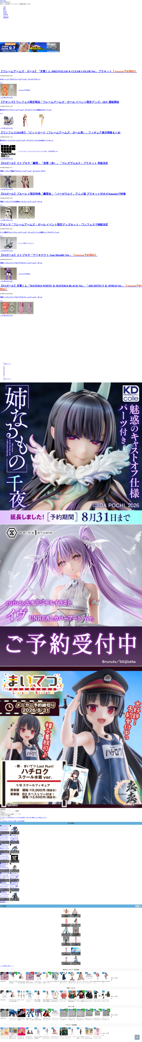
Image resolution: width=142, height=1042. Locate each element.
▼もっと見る (114, 979)
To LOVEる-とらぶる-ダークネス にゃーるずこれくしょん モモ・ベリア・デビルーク (47, 1037)
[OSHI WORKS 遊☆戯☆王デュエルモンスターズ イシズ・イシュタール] (72, 979)
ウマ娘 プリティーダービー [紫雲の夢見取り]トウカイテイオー (38, 982)
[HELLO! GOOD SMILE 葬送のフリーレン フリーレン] (55, 998)
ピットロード (48, 140)
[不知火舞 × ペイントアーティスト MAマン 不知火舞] (76, 931)
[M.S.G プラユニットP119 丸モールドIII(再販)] (89, 1016)
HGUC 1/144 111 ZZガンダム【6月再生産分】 (14, 852)
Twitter (5, 13)
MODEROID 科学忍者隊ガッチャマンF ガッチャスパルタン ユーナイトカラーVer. (21, 1019)
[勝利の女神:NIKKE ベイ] (106, 979)
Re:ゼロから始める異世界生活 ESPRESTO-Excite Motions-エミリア (38, 1037)
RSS (4, 10)
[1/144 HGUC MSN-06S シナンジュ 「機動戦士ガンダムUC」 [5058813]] (14, 886)
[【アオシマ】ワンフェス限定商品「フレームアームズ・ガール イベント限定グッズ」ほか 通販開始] (8, 126)
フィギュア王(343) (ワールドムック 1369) (89, 982)
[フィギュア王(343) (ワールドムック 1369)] (89, 979)
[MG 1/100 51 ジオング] (14, 829)
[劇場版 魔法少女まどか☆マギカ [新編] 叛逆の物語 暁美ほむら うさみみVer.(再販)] (76, 922)
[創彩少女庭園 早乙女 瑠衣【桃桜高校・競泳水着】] (47, 998)
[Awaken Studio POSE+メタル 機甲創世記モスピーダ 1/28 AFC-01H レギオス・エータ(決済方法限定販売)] (30, 1016)
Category (2, 814)
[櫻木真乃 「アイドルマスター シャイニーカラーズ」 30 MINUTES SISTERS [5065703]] (4, 886)
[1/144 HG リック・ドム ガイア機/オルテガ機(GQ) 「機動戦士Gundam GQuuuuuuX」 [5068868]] (14, 839)
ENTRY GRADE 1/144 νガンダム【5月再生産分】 (14, 871)
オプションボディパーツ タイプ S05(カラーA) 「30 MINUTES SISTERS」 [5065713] (4, 880)
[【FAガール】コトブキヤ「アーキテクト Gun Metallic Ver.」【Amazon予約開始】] (8, 279)
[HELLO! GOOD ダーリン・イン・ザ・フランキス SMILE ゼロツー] (64, 998)
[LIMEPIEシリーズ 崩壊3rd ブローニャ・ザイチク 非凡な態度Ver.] (66, 941)
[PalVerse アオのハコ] (21, 998)
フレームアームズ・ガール (23, 79)
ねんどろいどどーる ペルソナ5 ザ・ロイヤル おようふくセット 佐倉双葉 (106, 1000)
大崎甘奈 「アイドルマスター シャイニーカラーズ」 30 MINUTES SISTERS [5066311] (4, 899)
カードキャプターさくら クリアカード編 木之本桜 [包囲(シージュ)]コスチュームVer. (66, 925)
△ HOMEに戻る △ (6, 966)
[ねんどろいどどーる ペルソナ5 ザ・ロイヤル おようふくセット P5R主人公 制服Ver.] (98, 998)
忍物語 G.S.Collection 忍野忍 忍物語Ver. (75, 916)
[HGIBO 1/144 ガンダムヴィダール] (14, 896)
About (5, 11)
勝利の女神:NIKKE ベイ (106, 982)
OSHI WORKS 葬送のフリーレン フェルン (64, 982)
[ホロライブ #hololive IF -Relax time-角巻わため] (89, 1035)
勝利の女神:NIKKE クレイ (98, 982)
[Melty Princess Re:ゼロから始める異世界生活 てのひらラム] (21, 979)
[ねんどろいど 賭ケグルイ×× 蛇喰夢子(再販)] (81, 998)
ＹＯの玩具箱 (20, 821)
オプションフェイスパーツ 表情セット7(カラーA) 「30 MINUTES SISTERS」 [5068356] (4, 852)
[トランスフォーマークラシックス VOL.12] (55, 1016)
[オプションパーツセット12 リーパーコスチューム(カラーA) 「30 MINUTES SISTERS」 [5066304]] (4, 858)
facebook (5, 14)
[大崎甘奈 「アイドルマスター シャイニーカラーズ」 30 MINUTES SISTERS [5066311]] (4, 896)
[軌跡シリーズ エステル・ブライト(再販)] (66, 912)
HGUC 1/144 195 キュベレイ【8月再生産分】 (14, 861)
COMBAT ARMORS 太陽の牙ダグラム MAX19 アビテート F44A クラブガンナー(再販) (38, 1019)
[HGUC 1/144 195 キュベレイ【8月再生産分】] (14, 858)
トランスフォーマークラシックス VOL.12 (55, 1019)
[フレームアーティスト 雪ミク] (30, 998)
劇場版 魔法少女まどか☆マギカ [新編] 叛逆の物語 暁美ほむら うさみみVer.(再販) (76, 925)
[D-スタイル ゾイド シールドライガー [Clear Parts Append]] (13, 1016)
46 (4, 368)
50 (4, 374)
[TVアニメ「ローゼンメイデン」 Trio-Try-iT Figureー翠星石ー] (64, 1035)
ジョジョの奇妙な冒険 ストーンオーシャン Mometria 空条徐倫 (81, 1037)
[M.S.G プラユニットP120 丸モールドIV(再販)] (98, 1016)
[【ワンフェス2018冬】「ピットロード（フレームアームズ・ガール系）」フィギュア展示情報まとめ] (8, 157)
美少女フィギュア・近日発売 (71, 969)
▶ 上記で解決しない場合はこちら (37, 817)
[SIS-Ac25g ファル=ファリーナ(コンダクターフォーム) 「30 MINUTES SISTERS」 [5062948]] (4, 829)
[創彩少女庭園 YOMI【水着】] (38, 998)
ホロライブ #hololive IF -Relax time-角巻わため (88, 1037)
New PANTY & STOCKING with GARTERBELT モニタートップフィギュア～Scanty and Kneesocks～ (30, 1037)
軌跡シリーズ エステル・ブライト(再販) (66, 916)
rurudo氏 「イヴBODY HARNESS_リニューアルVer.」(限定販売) (30, 982)
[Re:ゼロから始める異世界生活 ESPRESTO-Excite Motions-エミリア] (38, 1035)
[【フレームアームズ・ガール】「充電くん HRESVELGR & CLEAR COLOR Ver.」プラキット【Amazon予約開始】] (8, 95)
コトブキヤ (10, 79)
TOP (1, 2)
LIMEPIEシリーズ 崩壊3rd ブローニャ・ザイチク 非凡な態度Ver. (66, 944)
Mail (4, 8)
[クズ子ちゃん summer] (76, 950)
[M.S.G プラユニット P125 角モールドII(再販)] (4, 1016)
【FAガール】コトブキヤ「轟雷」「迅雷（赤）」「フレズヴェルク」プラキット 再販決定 (54, 163)
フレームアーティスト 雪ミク (30, 1000)
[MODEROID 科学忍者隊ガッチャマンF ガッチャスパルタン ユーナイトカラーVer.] (21, 1016)
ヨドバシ (6, 16)
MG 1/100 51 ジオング (14, 833)
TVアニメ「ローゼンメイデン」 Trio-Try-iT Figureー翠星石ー (64, 1037)
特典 (17, 201)
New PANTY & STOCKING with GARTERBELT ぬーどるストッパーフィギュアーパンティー (21, 1037)
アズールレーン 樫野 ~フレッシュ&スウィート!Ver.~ (81, 982)
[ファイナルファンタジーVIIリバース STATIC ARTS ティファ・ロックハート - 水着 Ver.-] (76, 941)
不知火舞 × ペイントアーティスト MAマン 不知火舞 (75, 935)
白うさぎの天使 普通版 (66, 963)
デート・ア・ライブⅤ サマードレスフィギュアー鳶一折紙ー (4, 1037)
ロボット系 (71, 1006)
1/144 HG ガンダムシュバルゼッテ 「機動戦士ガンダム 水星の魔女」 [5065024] (14, 880)
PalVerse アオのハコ (21, 1000)
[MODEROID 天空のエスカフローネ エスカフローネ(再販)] (47, 1016)
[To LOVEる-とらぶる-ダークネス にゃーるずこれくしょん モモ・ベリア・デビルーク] (47, 1035)
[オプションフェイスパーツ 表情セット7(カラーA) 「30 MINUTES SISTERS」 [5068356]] (4, 848)
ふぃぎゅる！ (4, 821)
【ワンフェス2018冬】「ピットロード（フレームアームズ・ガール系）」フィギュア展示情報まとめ (60, 132)
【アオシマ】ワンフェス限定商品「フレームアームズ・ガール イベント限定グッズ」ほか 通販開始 (59, 101)
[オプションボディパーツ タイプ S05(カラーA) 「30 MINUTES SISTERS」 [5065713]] (4, 877)
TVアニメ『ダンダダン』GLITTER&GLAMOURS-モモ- (72, 1037)
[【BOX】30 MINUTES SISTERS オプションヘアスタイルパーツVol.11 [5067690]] (4, 867)
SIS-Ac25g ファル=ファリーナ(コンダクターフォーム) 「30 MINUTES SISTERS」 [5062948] (4, 833)
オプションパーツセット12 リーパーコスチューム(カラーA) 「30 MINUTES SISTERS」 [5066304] (4, 861)
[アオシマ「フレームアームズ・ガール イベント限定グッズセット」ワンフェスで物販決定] (8, 249)
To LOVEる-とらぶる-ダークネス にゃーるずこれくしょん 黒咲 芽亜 (55, 1037)
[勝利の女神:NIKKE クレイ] (98, 979)
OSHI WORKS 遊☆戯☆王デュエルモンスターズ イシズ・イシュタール (72, 982)
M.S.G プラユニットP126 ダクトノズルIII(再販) (106, 1019)
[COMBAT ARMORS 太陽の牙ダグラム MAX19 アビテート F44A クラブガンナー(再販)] (38, 1016)
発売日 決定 (3, 981)
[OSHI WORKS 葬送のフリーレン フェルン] (64, 979)
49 (4, 372)
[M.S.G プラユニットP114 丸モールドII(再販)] (81, 1016)
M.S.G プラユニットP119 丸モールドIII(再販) (89, 1019)
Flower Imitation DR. (55, 981)
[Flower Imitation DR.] (55, 979)
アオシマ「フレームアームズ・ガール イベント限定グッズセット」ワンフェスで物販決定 (54, 224)
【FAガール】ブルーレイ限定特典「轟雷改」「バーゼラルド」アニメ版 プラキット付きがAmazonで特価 (63, 193)
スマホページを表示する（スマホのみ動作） (13, 817)
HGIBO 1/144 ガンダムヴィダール (14, 899)
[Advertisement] (30, 56)
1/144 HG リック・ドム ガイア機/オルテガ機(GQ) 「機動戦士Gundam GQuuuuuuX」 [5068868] (14, 842)
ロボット (3, 79)
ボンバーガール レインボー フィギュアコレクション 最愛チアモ (97, 1037)
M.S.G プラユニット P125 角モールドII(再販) (63, 1019)
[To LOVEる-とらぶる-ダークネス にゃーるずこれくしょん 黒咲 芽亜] (55, 1035)
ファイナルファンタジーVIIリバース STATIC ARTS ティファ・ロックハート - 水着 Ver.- (76, 944)
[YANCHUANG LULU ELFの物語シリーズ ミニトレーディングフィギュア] (4, 998)
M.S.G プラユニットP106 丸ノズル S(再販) (72, 1019)
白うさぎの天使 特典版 (66, 954)
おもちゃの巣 (12, 821)
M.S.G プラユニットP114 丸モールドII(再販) (81, 1019)
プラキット (37, 79)
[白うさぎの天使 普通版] (66, 960)
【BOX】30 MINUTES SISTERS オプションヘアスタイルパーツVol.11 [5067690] (4, 871)
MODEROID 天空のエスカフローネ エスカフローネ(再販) (47, 1019)
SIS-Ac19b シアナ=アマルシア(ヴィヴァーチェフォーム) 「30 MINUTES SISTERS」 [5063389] (4, 842)
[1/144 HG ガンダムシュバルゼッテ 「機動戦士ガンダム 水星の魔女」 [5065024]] (14, 877)
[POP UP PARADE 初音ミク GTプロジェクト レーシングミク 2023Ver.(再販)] (66, 931)
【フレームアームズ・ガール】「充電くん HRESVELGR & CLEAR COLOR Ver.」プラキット (68, 71)
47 (4, 369)
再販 (12, 171)
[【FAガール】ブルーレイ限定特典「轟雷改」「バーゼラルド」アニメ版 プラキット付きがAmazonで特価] (8, 218)
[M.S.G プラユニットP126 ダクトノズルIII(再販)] (106, 1016)
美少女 (2, 110)
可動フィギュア (5, 171)
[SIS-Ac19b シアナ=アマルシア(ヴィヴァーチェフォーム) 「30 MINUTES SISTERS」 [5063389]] (4, 839)
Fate (42, 110)
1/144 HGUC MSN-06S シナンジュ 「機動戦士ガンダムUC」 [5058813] (14, 890)
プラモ (16, 171)
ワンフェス (47, 110)
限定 (6, 232)
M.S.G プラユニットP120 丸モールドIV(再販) (98, 1019)
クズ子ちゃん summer (74, 954)
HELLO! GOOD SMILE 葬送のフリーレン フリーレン (55, 1000)
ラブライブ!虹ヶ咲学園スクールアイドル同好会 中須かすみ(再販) (47, 982)
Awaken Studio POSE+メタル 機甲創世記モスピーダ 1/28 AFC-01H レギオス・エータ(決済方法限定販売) (30, 1019)
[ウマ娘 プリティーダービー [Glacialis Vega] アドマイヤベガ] (76, 960)
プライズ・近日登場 (71, 1025)
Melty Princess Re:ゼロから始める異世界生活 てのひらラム (21, 982)
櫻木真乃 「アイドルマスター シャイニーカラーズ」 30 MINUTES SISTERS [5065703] (4, 890)
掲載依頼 (6, 17)
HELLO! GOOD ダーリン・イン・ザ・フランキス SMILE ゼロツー (63, 1000)
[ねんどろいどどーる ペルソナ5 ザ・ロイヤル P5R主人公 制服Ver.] (89, 998)
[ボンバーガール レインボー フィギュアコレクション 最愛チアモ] (98, 1035)
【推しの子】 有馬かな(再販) (13, 982)
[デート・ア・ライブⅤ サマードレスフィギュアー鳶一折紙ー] (4, 1035)
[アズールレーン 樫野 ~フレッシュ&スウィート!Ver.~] (81, 979)
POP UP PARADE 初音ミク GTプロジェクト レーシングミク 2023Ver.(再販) (66, 935)
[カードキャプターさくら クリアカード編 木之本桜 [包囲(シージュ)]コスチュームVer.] (66, 922)
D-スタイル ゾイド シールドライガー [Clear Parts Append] (13, 1019)
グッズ (2, 232)
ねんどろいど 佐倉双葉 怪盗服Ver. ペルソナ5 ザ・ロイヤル (72, 1000)
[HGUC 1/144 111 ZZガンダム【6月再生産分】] (14, 848)
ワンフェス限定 (35, 110)
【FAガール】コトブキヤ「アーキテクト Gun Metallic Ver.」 (48, 255)
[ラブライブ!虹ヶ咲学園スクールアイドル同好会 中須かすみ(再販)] (47, 979)
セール (21, 201)
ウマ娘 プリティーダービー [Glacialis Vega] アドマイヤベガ (76, 963)
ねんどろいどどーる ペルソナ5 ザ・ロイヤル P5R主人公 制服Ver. (89, 1000)
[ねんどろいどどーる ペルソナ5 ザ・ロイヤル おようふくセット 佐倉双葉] (106, 998)
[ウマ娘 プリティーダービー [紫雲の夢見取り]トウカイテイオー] (38, 979)
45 (4, 367)
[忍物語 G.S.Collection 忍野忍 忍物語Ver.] (76, 912)
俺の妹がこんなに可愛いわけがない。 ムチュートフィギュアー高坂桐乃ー (13, 1037)
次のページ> (7, 378)
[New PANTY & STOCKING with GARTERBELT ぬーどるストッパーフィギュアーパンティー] (21, 1035)
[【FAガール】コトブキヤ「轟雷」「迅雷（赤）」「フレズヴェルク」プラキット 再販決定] (8, 187)
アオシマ (8, 110)
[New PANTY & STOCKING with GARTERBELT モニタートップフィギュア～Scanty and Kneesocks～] (30, 1035)
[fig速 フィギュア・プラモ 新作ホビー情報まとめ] (3, 0)
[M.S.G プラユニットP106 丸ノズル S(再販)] (72, 1016)
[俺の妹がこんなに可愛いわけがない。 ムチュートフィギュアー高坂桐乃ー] (13, 1035)
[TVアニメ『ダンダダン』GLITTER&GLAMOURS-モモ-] (72, 1035)
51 (4, 375)
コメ (1, 82)
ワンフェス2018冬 (37, 140)
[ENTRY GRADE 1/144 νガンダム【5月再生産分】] (14, 867)
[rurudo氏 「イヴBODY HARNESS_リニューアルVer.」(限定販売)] (4, 979)
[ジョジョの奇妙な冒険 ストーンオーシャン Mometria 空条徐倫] (81, 1035)
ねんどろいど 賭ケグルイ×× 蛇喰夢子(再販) (81, 1000)
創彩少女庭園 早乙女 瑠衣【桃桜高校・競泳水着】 (47, 1000)
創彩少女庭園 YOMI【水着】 (37, 1000)
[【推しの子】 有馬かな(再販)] (13, 979)
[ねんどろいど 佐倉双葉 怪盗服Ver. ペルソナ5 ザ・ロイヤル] (72, 998)
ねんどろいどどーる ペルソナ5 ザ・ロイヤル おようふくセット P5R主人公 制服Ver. (97, 1000)
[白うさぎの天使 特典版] (66, 950)
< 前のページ (7, 363)
